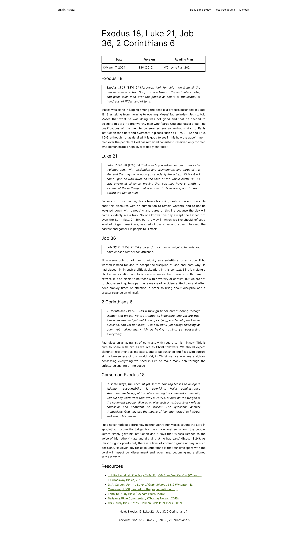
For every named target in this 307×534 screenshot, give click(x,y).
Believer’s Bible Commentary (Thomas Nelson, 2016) (143, 498)
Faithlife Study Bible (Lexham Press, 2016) (136, 494)
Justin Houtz (66, 9)
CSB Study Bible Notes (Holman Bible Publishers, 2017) (145, 503)
